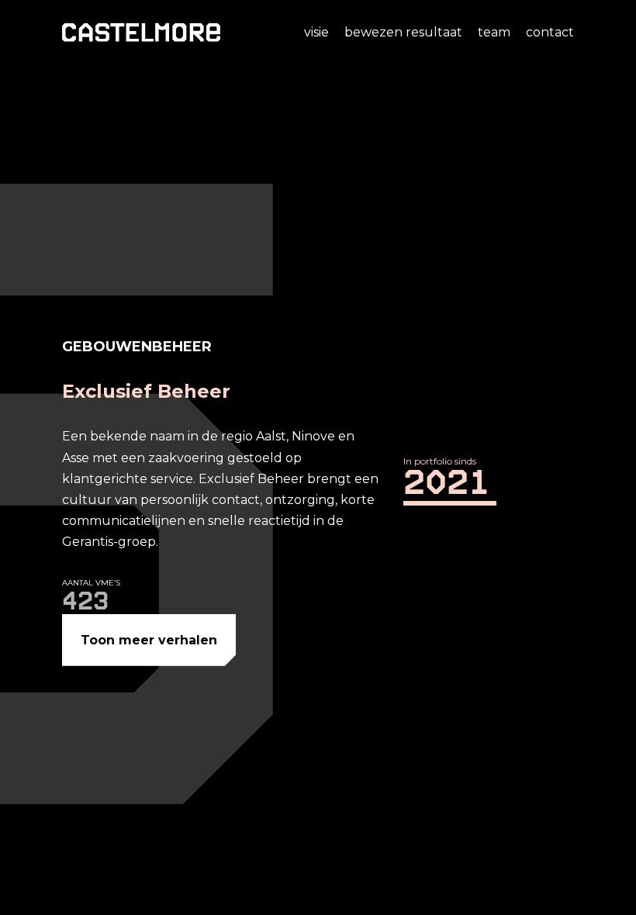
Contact (550, 32)
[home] (141, 32)
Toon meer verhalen (149, 640)
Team (494, 32)
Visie (316, 32)
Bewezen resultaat (403, 32)
